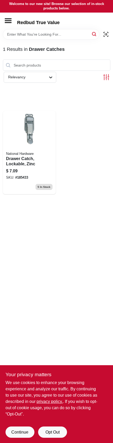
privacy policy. (50, 401)
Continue (19, 432)
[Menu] (8, 20)
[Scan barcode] (105, 34)
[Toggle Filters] (106, 77)
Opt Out (52, 432)
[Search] (94, 34)
